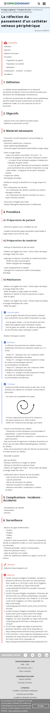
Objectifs (7, 50)
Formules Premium (25, 683)
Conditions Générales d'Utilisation (25, 691)
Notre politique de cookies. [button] (18, 711)
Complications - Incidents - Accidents (18, 71)
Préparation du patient (14, 60)
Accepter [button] (41, 706)
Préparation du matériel (15, 64)
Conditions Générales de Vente (25, 697)
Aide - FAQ (25, 664)
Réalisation (10, 67)
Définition (7, 46)
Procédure (8, 57)
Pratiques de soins (24, 10)
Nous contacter (25, 671)
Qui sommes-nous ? (25, 668)
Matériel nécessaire (11, 53)
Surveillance (8, 74)
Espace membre (25, 679)
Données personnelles (25, 694)
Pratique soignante (8, 10)
